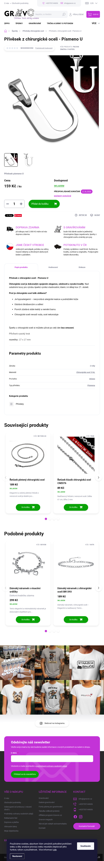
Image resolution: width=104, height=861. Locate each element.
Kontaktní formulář (87, 826)
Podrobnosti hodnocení (44, 48)
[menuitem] (8, 23)
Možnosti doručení (62, 196)
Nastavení (17, 856)
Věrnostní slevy (10, 826)
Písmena (91, 385)
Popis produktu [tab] (21, 267)
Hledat (64, 14)
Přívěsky (20, 404)
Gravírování (43, 798)
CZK (92, 3)
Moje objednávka (11, 831)
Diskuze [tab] (82, 267)
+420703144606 (86, 804)
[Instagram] (81, 816)
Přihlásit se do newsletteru (25, 774)
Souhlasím (85, 846)
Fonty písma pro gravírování (50, 807)
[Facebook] (75, 816)
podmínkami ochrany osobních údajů (51, 766)
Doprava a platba (11, 822)
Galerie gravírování (46, 802)
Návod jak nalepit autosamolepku (53, 824)
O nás (6, 3)
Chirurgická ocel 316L (85, 372)
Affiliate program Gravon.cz (50, 815)
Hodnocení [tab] (53, 267)
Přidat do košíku (39, 203)
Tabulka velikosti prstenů (49, 811)
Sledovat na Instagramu (54, 723)
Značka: (67, 49)
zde (54, 849)
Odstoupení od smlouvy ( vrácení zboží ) (18, 808)
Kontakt (42, 828)
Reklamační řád (10, 818)
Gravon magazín (46, 819)
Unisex (92, 379)
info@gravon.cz (85, 799)
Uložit (19, 215)
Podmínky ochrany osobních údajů (18, 814)
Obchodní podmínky (20, 3)
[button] (46, 519)
